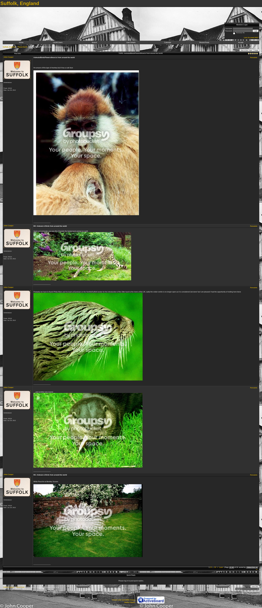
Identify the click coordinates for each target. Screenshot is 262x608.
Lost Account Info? (251, 38)
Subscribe (254, 586)
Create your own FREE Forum (123, 600)
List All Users (57, 42)
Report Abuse (129, 602)
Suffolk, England (9, 47)
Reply (256, 50)
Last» (221, 567)
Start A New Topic (246, 50)
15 (215, 567)
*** (256, 570)
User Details (131, 42)
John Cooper (9, 57)
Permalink (253, 57)
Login (255, 31)
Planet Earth (22, 47)
